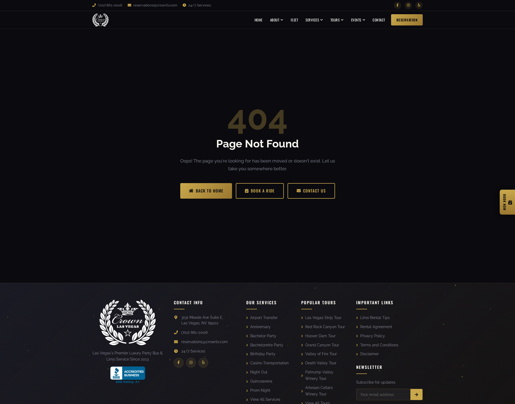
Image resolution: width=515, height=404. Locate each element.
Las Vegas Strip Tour (323, 318)
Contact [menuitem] (379, 20)
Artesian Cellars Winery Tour (319, 391)
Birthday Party (262, 354)
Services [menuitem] (312, 20)
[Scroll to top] (503, 395)
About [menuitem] (274, 20)
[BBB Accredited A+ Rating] (127, 374)
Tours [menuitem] (335, 20)
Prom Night (260, 390)
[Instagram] (408, 5)
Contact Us (314, 191)
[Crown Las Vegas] (100, 20)
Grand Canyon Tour (322, 345)
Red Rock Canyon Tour (325, 327)
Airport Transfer (264, 318)
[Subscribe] (416, 394)
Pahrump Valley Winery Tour (319, 375)
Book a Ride (263, 191)
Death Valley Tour (320, 363)
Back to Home (209, 191)
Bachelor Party (263, 336)
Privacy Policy (372, 336)
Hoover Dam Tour (320, 336)
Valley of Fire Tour (321, 354)
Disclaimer (369, 354)
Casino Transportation (269, 363)
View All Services (265, 399)
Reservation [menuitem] (407, 20)
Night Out (258, 372)
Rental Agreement (376, 327)
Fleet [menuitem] (294, 20)
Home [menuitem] (259, 20)
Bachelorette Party (266, 345)
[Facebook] (397, 5)
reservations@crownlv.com (155, 5)
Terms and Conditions (379, 345)
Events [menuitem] (356, 20)
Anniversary (260, 327)
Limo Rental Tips (375, 318)
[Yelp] (419, 5)
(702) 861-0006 (109, 5)
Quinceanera (261, 381)
